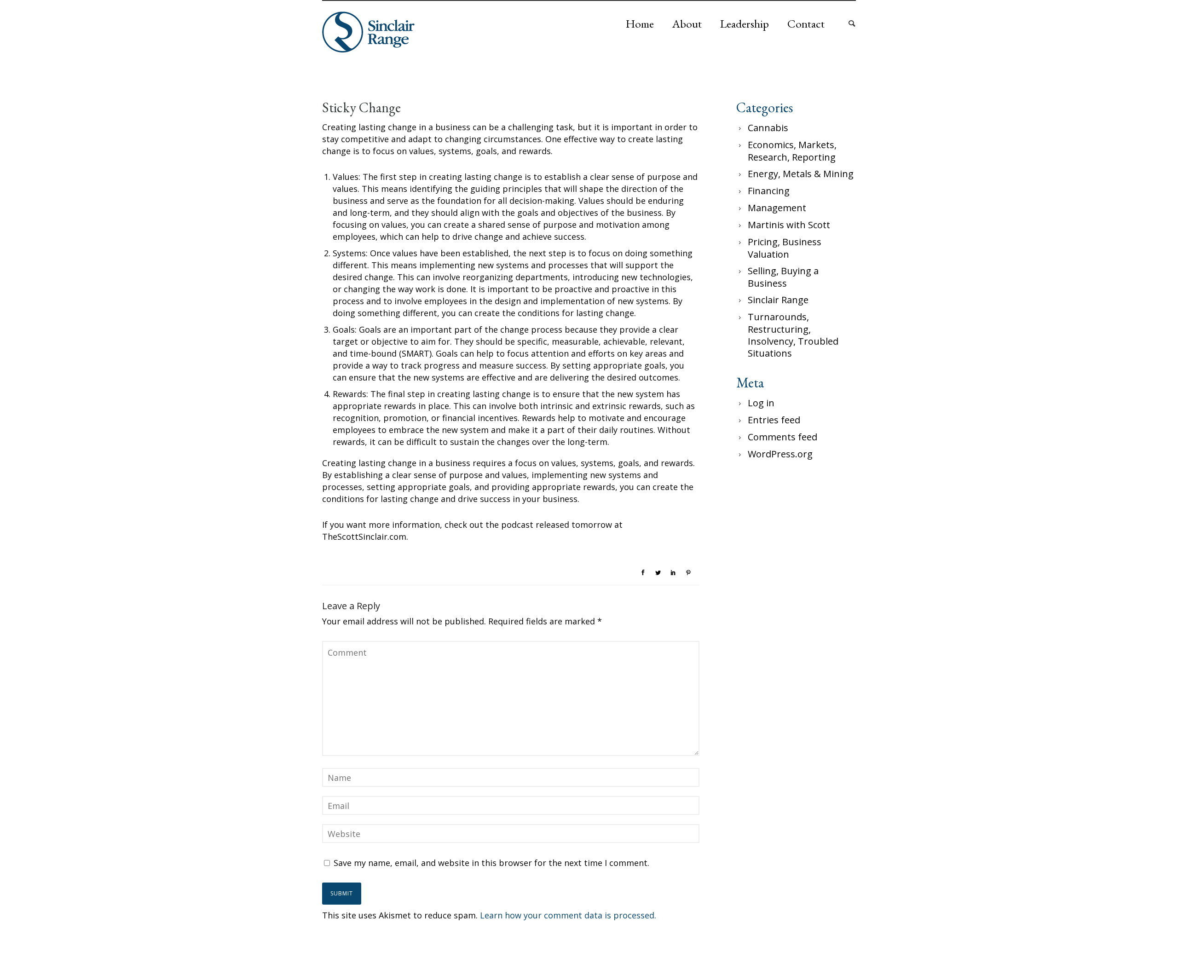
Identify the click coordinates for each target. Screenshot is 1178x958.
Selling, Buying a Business (783, 277)
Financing (769, 191)
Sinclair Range (778, 300)
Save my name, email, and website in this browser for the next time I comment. (491, 862)
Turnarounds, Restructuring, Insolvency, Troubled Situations (793, 335)
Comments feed (782, 437)
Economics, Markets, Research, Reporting (792, 151)
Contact (806, 23)
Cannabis (768, 127)
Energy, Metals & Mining (801, 173)
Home (640, 23)
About (687, 23)
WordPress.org (780, 454)
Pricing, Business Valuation (784, 248)
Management (777, 208)
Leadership (744, 23)
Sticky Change (361, 108)
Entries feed (774, 420)
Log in (761, 403)
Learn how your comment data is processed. (568, 915)
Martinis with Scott (789, 225)
